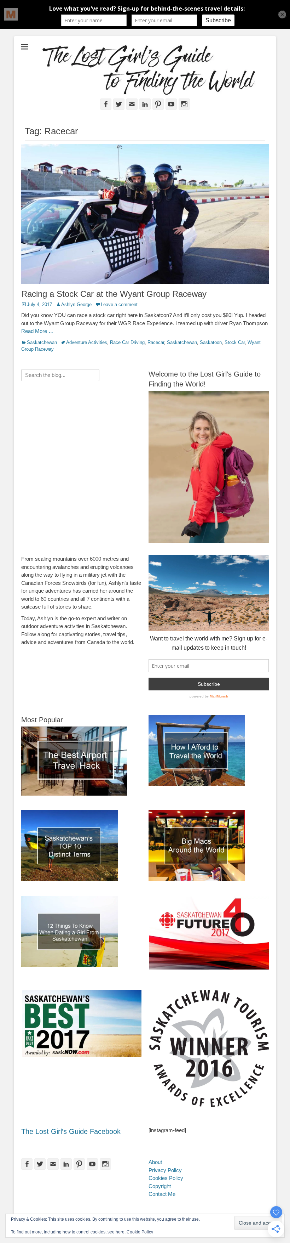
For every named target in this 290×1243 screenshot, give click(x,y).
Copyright (160, 1186)
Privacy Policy (165, 1170)
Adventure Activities (86, 342)
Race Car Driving (127, 342)
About (155, 1162)
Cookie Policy (140, 1232)
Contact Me (162, 1194)
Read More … (37, 331)
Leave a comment (119, 304)
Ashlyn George (76, 304)
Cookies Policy (166, 1178)
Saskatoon (211, 342)
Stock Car (235, 342)
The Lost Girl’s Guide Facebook (71, 1131)
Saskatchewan (42, 342)
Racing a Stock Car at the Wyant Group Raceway (114, 294)
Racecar (155, 342)
